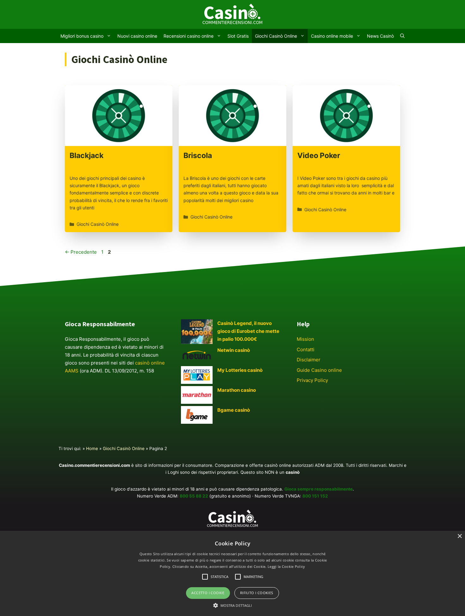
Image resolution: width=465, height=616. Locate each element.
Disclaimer (308, 360)
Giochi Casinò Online (276, 36)
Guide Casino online (319, 370)
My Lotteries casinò (240, 370)
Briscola (197, 155)
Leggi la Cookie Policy (286, 566)
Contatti (305, 349)
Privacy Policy (312, 380)
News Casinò (380, 36)
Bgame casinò (233, 410)
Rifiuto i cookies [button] (256, 592)
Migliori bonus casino (81, 36)
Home (92, 448)
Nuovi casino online (137, 36)
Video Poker (318, 155)
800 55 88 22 (194, 496)
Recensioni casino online (189, 36)
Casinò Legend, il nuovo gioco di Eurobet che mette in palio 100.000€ (248, 331)
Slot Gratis (238, 36)
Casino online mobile (332, 36)
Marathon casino (236, 390)
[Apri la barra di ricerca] (402, 36)
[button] (232, 605)
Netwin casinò (233, 350)
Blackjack (86, 155)
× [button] (459, 536)
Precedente (81, 252)
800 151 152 (315, 496)
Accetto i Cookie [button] (207, 592)
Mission (305, 339)
